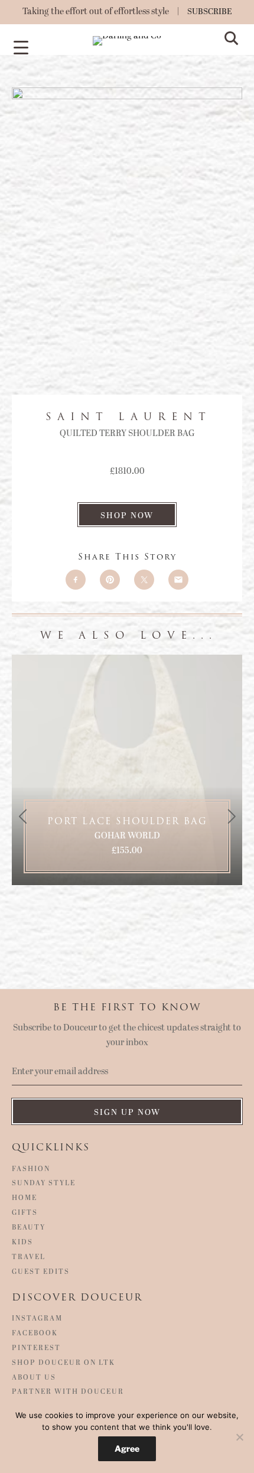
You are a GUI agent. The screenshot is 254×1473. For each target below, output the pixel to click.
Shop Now (127, 515)
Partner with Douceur (68, 1392)
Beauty (28, 1227)
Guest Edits (41, 1272)
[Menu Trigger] (20, 47)
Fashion (31, 1169)
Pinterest (36, 1348)
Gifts (25, 1213)
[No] (239, 1437)
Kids (22, 1242)
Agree (127, 1448)
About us (34, 1378)
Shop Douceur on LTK (63, 1363)
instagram (37, 1318)
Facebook (35, 1333)
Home (24, 1198)
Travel (28, 1257)
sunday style (44, 1183)
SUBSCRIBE (209, 11)
